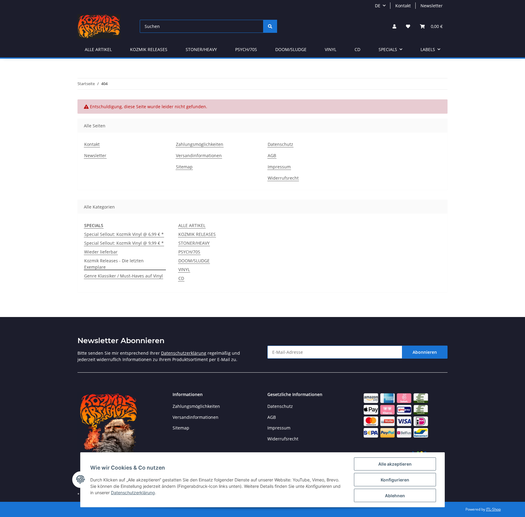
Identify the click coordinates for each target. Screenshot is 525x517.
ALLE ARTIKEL (191, 225)
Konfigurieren (395, 479)
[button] (394, 26)
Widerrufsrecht (283, 178)
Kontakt (403, 6)
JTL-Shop (493, 509)
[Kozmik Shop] (98, 26)
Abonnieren (425, 352)
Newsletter (431, 6)
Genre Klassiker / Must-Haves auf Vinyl (123, 276)
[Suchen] (270, 26)
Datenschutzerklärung (183, 353)
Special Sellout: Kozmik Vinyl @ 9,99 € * (124, 243)
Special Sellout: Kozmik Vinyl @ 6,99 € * (124, 234)
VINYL (184, 269)
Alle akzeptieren (395, 464)
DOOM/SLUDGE (194, 261)
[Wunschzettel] (408, 26)
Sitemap (184, 167)
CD (181, 278)
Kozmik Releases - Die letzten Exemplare (114, 264)
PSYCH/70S (189, 252)
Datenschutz (280, 144)
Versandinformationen (199, 155)
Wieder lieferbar (101, 252)
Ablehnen (395, 495)
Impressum (279, 167)
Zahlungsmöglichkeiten (199, 144)
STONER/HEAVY (194, 243)
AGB (272, 155)
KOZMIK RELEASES (197, 234)
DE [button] (377, 6)
